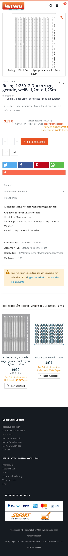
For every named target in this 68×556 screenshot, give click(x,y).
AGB (4, 472)
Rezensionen (10, 197)
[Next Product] (64, 82)
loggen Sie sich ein (36, 277)
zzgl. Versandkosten (53, 123)
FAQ (4, 483)
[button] (61, 20)
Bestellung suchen (11, 426)
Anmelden (7, 434)
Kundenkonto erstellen (13, 430)
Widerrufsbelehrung (12, 476)
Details (7, 185)
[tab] (34, 185)
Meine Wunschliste (11, 445)
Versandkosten (9, 480)
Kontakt (6, 449)
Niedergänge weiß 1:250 (49, 357)
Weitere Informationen (15, 191)
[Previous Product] (59, 82)
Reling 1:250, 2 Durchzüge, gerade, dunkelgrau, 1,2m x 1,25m (15, 361)
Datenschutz (8, 468)
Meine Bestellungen (12, 441)
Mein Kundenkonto (11, 438)
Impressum (7, 464)
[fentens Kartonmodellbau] (13, 5)
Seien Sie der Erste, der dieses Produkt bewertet (33, 98)
